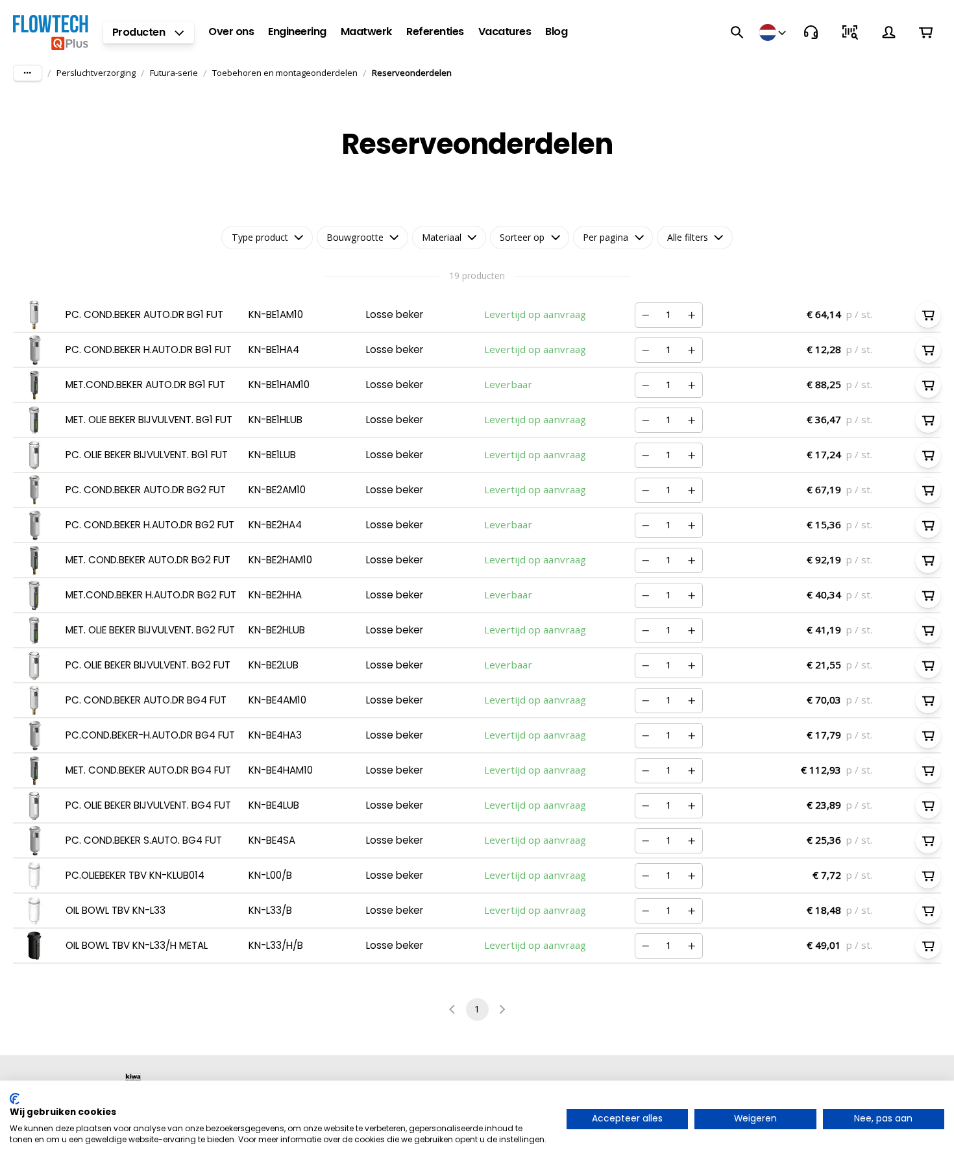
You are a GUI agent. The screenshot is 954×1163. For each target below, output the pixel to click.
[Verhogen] (692, 314)
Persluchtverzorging (96, 73)
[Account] (889, 32)
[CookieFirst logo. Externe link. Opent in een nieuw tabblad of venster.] (14, 1099)
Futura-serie (174, 73)
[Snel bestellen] (850, 32)
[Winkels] (774, 32)
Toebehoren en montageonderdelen (285, 73)
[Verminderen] (645, 314)
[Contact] (811, 32)
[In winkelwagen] (928, 315)
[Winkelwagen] (926, 32)
